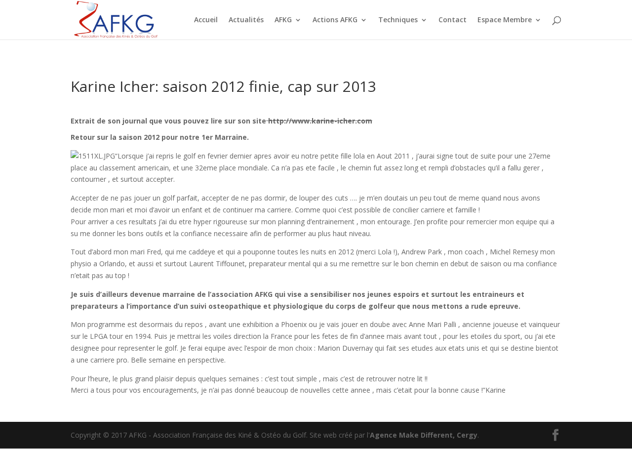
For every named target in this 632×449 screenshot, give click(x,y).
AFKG (283, 20)
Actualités (246, 20)
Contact (452, 20)
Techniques (398, 20)
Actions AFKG (335, 20)
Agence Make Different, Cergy (423, 435)
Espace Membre (504, 20)
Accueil (206, 20)
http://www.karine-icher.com (319, 120)
